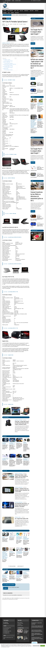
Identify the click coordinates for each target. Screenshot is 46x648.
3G (20, 551)
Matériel (33, 120)
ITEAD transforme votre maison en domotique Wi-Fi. (11, 538)
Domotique (36, 10)
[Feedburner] (41, 0)
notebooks (4, 577)
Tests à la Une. (33, 18)
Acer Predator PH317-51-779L (13, 291)
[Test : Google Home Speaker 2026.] (8, 522)
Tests (9, 12)
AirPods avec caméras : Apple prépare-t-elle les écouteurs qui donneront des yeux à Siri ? (21, 476)
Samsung (24, 442)
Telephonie (4, 10)
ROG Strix (3, 25)
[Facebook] (31, 0)
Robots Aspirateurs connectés (33, 126)
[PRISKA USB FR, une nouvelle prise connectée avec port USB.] (12, 550)
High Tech (21, 10)
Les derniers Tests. (21, 628)
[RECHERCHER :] (38, 14)
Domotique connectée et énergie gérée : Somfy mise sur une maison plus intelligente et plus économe (34, 106)
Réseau (32, 180)
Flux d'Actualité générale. (7, 627)
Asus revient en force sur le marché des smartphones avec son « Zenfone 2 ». (26, 576)
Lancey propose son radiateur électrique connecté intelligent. (19, 556)
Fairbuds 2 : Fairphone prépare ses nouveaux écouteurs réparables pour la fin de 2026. (22, 490)
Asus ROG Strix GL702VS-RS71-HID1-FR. (9, 64)
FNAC (7, 2)
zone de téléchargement (8, 0)
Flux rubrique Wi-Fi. (6, 633)
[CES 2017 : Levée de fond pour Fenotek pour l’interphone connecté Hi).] (26, 550)
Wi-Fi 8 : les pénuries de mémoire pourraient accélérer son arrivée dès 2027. (37, 225)
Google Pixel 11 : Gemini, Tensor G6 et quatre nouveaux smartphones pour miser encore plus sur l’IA (12, 447)
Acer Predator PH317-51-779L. (8, 66)
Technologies (33, 127)
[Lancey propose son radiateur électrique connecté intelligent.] (19, 550)
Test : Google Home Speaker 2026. (21, 518)
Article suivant (20, 566)
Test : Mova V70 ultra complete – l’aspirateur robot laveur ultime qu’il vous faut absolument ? (34, 130)
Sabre (7, 25)
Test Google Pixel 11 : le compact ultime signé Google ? (37, 31)
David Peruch (20, 473)
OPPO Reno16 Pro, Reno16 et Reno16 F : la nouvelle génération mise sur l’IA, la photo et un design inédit (5, 463)
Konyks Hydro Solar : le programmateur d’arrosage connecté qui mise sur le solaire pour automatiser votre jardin (40, 109)
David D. (19, 517)
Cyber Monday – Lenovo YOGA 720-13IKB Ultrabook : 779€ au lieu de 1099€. (5, 580)
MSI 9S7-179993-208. (6, 61)
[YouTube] (38, 0)
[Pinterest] (39, 0)
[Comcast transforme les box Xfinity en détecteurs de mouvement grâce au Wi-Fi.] (37, 189)
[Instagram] (35, 0)
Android (3, 551)
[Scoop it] (43, 0)
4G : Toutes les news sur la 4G (19, 552)
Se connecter (5, 622)
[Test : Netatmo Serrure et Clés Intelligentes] (5, 550)
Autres (6, 551)
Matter (38, 120)
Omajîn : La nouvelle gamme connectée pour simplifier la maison (19, 542)
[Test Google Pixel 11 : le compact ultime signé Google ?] (37, 26)
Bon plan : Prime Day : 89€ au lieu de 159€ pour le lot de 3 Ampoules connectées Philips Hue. (26, 542)
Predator (24, 24)
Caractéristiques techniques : (9, 63)
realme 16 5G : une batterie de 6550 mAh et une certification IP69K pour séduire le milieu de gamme (26, 463)
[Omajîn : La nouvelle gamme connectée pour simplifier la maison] (19, 535)
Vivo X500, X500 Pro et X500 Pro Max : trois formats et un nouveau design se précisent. (5, 447)
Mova (31, 121)
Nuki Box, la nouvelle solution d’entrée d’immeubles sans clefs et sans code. (5, 540)
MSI (17, 24)
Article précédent (12, 566)
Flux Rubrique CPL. (6, 632)
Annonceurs (19, 624)
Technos (13, 0)
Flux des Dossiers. (6, 628)
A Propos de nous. (20, 623)
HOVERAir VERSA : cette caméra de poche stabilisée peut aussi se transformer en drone (37, 169)
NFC (6, 553)
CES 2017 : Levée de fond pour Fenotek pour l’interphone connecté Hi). (26, 554)
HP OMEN (14, 24)
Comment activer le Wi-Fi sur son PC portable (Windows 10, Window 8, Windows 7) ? (12, 578)
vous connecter (9, 595)
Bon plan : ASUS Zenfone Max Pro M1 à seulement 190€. (19, 579)
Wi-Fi (14, 536)
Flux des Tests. (5, 629)
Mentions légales (20, 625)
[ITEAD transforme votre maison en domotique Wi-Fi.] (12, 535)
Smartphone (4, 436)
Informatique (26, 10)
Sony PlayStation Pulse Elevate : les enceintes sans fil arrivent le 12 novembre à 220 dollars (22, 505)
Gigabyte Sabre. (5, 68)
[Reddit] (36, 0)
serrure (3, 537)
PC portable (20, 24)
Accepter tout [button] (42, 645)
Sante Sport (32, 10)
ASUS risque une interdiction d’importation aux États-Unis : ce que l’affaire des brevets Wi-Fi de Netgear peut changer (37, 218)
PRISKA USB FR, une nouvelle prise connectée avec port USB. (12, 555)
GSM (6, 536)
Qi (16, 458)
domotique (4, 530)
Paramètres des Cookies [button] (36, 645)
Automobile (5, 12)
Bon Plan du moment (6, 417)
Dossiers (12, 12)
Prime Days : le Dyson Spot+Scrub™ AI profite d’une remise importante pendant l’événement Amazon (22, 422)
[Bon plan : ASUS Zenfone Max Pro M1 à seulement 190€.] (19, 573)
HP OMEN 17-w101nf (11, 79)
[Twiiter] (33, 0)
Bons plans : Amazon (17, 0)
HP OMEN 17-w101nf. (6, 59)
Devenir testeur (6, 623)
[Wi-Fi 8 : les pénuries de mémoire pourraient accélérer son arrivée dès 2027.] (33, 224)
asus (8, 24)
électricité (25, 538)
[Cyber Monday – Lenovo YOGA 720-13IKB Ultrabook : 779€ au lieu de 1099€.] (5, 573)
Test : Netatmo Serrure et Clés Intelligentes (4, 560)
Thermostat (20, 553)
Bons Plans (17, 12)
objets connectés (10, 10)
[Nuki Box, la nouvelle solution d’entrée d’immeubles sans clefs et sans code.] (5, 535)
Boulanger (4, 2)
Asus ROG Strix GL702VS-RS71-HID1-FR (14, 237)
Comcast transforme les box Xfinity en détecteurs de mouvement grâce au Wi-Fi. (37, 196)
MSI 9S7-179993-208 (13, 213)
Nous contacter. (20, 622)
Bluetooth (25, 536)
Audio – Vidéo (16, 10)
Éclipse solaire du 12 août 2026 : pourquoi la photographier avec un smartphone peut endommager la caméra (19, 446)
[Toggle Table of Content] (15, 58)
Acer (6, 24)
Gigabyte (11, 24)
